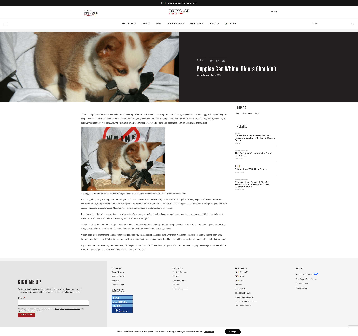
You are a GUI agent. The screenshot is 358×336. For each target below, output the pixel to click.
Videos (242, 276)
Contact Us (244, 272)
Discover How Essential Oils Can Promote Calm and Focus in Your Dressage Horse (252, 184)
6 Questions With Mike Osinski (251, 169)
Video (233, 24)
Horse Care (196, 24)
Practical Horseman (180, 272)
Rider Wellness (175, 24)
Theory (146, 24)
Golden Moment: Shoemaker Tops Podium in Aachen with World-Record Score (255, 138)
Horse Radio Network (243, 306)
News (158, 24)
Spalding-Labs (240, 289)
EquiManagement (179, 280)
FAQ (241, 280)
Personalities (241, 150)
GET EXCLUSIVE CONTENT (182, 3)
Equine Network (118, 272)
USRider (238, 285)
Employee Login (118, 285)
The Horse (176, 285)
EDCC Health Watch (242, 293)
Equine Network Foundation (245, 301)
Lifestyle (214, 24)
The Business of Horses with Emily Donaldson (253, 154)
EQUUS (175, 276)
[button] (212, 61)
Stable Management (180, 289)
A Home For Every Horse (244, 297)
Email (21, 298)
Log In (274, 12)
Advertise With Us (118, 276)
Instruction (129, 24)
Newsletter (116, 280)
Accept (232, 332)
